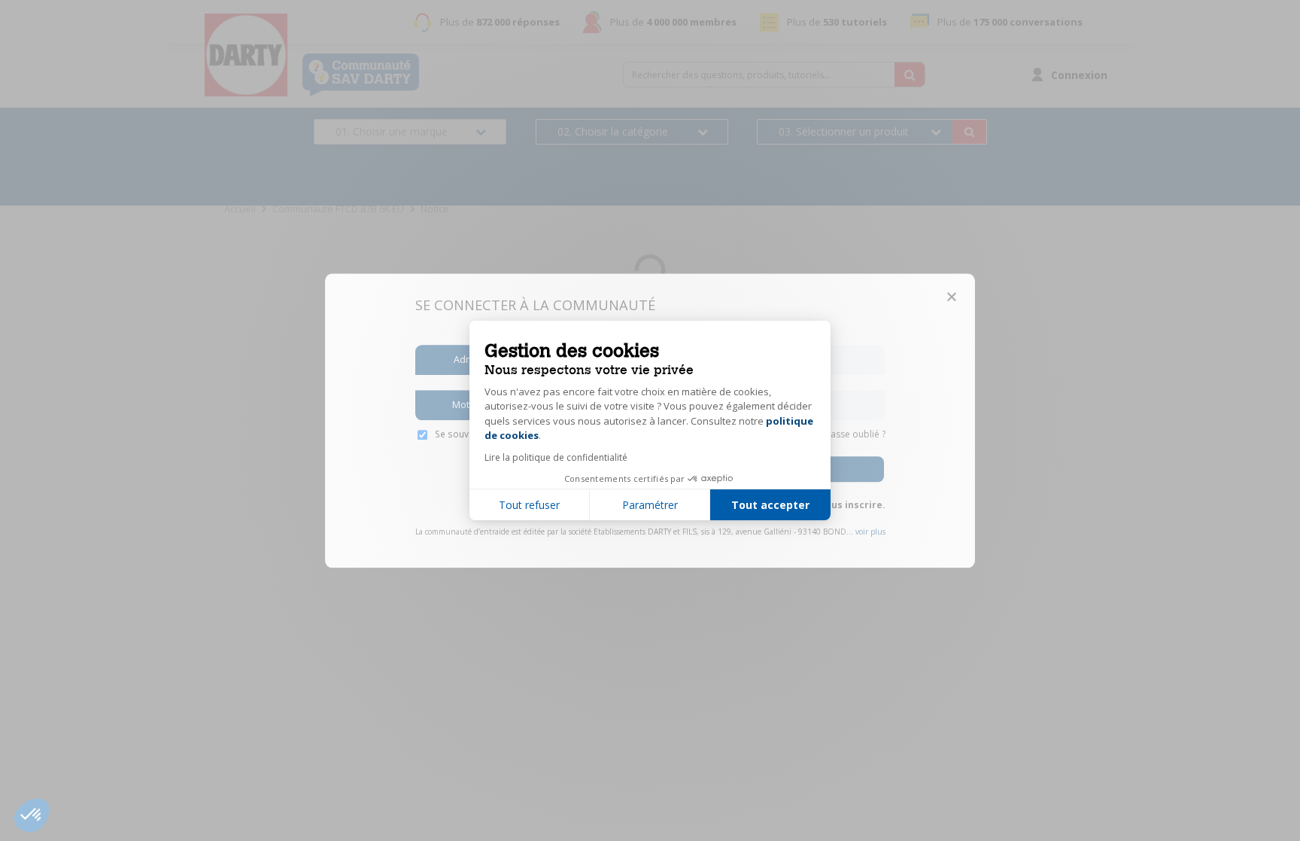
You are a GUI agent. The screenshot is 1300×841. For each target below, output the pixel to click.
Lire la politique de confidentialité (555, 457)
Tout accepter (770, 505)
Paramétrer (650, 505)
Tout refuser (529, 505)
